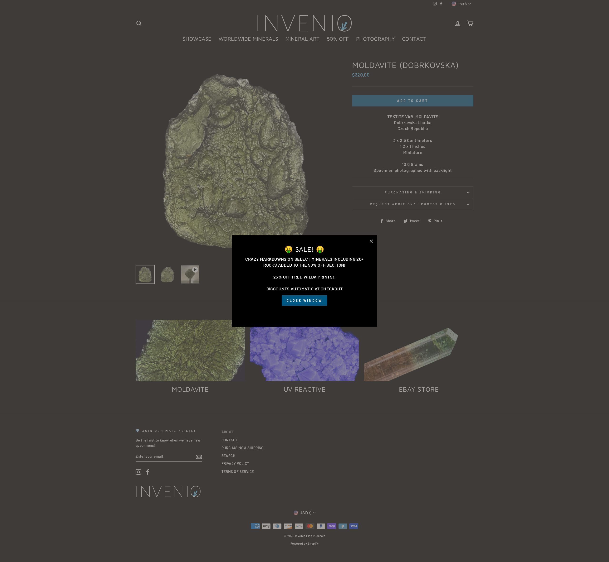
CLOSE (304, 312)
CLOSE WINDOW (304, 301)
